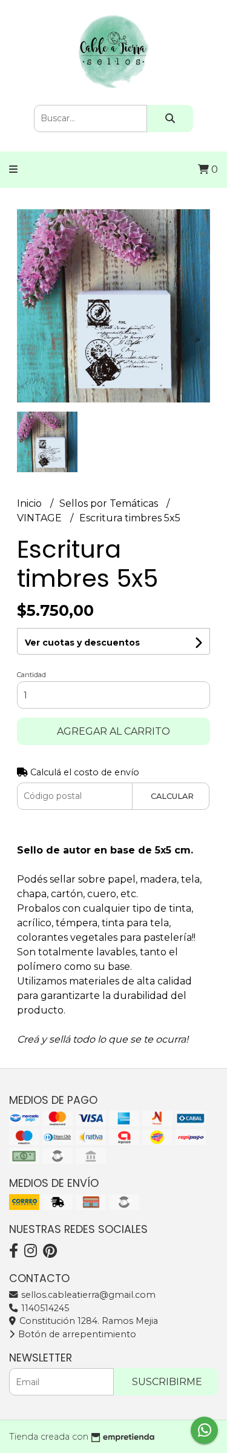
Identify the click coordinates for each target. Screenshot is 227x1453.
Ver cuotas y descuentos (82, 642)
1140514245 (44, 1308)
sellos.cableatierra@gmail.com (87, 1294)
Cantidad (31, 674)
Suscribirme (167, 1382)
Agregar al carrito (113, 731)
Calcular (172, 796)
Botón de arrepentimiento (76, 1334)
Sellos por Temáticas (109, 503)
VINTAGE (40, 518)
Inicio (30, 503)
